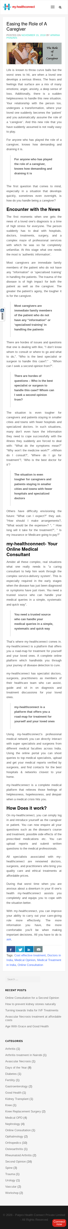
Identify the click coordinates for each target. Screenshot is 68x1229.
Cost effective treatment (30, 955)
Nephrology (12, 1124)
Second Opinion (15, 1161)
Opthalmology (14, 1136)
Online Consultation (30, 965)
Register (59, 1223)
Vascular (11, 1186)
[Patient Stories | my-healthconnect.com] (2, 4)
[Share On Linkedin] (29, 949)
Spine (9, 1167)
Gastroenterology (16, 1086)
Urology (10, 1180)
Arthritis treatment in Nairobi (23, 1055)
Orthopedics (13, 1142)
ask (8, 939)
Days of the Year (16, 1067)
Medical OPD (13, 1117)
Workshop (11, 1193)
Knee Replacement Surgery (23, 1111)
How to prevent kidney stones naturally (30, 1004)
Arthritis (10, 1048)
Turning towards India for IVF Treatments (31, 1010)
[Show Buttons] (2, 314)
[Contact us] (38, 949)
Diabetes (11, 1074)
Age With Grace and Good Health (27, 1026)
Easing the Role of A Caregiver (26, 26)
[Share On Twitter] (20, 949)
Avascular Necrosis (18, 1061)
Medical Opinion (24, 960)
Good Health (13, 1092)
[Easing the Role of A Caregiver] (34, 53)
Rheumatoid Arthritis (18, 1155)
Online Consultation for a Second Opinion (32, 997)
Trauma (10, 1174)
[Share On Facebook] (11, 949)
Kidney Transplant (17, 1099)
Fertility (10, 1080)
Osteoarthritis (14, 1149)
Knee (8, 1105)
